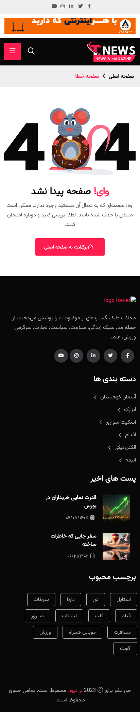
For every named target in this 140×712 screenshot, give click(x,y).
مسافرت (122, 632)
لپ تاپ (69, 616)
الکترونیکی (125, 447)
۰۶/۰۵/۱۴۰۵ (77, 518)
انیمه (130, 460)
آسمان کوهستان (118, 397)
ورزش (45, 632)
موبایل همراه (82, 632)
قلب (99, 616)
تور (96, 600)
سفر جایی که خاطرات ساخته (74, 540)
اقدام (130, 435)
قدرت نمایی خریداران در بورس (71, 502)
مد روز (37, 616)
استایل (124, 600)
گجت (125, 649)
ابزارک (130, 409)
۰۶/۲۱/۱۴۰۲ (78, 556)
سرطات (41, 600)
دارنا (71, 600)
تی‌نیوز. (75, 690)
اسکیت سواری (121, 422)
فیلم (126, 616)
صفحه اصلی (121, 76)
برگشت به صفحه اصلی (66, 247)
